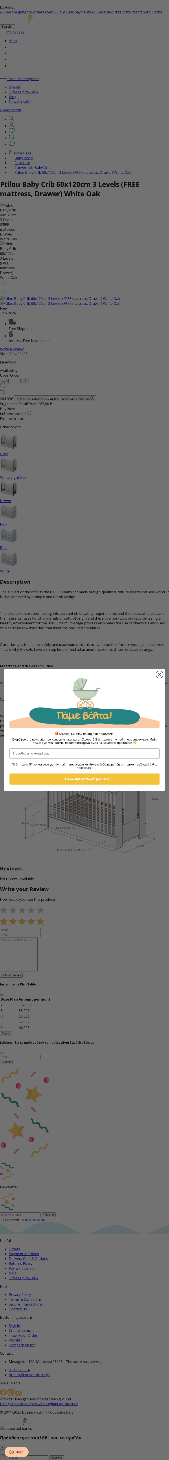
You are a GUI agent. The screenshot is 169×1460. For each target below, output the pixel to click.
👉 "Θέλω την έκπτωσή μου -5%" (84, 779)
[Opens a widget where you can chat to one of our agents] (16, 1452)
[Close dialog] (159, 674)
